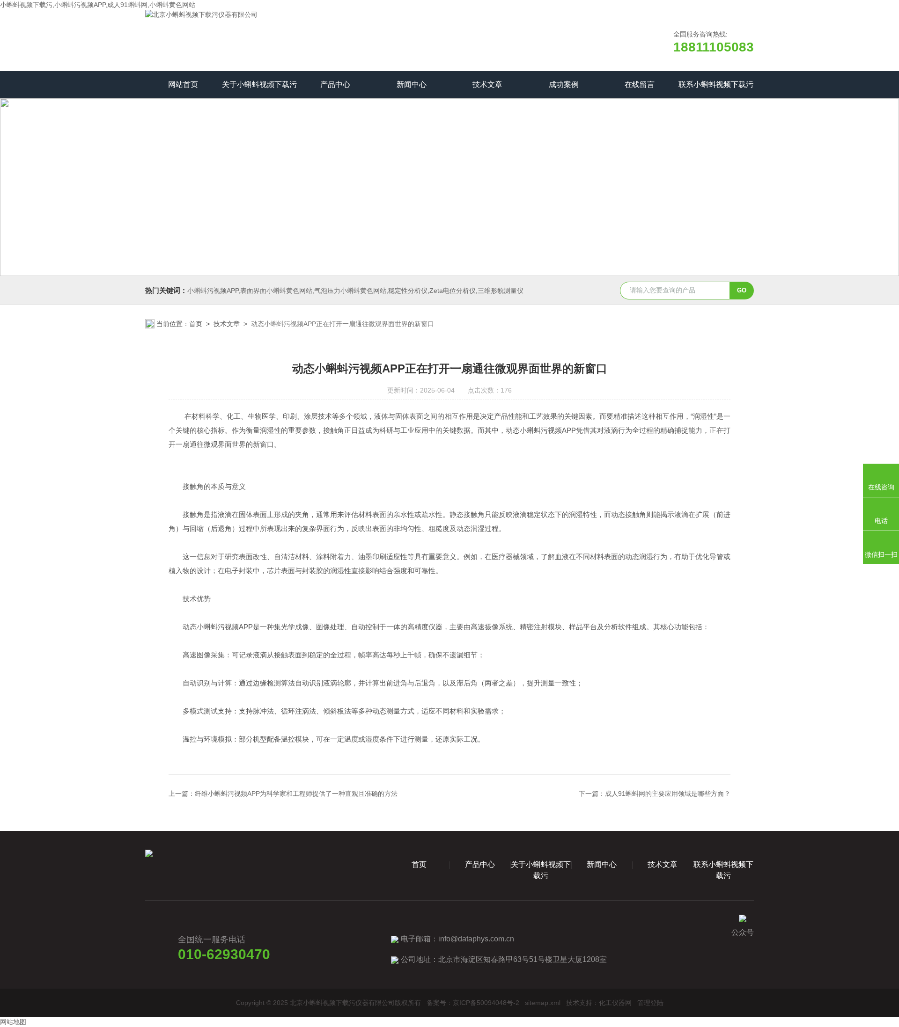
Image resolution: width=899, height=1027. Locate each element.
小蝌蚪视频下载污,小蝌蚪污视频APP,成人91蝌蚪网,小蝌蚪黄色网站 (97, 4)
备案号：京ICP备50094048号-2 (473, 1002)
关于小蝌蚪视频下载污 (259, 84)
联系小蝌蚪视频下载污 (715, 84)
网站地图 (13, 1022)
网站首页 (183, 84)
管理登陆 (650, 1002)
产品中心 (335, 84)
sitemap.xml (542, 1002)
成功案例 (564, 84)
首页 (195, 324)
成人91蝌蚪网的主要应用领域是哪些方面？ (667, 793)
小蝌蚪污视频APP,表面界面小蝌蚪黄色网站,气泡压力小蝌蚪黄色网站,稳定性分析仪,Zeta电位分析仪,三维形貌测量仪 (355, 290)
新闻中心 (412, 84)
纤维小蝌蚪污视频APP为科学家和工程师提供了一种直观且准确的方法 (296, 793)
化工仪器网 (615, 1002)
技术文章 (487, 84)
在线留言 (640, 84)
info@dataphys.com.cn (476, 939)
